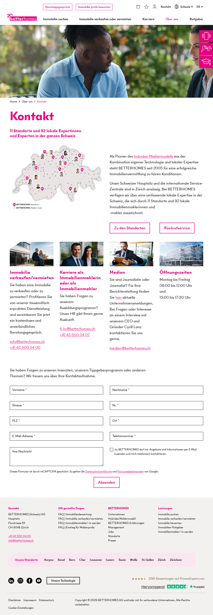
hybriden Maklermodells (153, 156)
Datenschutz (46, 600)
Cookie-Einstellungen (20, 608)
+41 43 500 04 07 (75, 334)
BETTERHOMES (118, 508)
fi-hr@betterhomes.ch (77, 328)
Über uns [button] (172, 19)
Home (13, 102)
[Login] (155, 7)
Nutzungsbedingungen (130, 471)
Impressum (30, 600)
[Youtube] (38, 581)
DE (199, 7)
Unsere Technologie (63, 581)
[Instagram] (20, 581)
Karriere (148, 19)
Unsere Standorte (26, 560)
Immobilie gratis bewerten (94, 7)
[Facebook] (29, 581)
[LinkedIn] (11, 581)
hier (118, 297)
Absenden (106, 482)
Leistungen (165, 508)
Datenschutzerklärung (98, 471)
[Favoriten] (146, 7)
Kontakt (166, 7)
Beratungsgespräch (57, 7)
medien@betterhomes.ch (130, 348)
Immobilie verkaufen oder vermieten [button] (105, 19)
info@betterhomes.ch (27, 341)
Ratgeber (196, 19)
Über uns (27, 102)
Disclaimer (14, 600)
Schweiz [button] (185, 7)
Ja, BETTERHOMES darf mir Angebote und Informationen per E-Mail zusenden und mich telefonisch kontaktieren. (155, 451)
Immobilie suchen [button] (55, 19)
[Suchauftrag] (138, 7)
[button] (130, 228)
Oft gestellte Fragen (71, 508)
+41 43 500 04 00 (25, 347)
